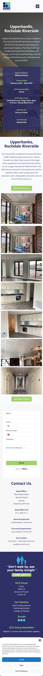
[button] (40, 640)
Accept (21, 660)
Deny (21, 665)
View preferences (21, 671)
